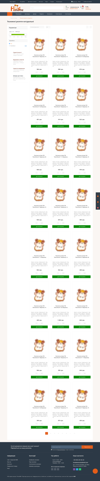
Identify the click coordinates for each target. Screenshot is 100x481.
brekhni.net (44, 476)
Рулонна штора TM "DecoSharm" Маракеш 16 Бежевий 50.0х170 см (82, 207)
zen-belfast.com (50, 476)
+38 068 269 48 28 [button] (78, 460)
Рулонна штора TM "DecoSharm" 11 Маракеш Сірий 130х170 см (61, 157)
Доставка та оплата (32, 1)
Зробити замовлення (88, 8)
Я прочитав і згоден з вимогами (63, 449)
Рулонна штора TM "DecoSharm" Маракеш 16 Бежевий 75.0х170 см (61, 56)
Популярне (18, 14)
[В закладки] (68, 32)
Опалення (49, 14)
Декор (34, 14)
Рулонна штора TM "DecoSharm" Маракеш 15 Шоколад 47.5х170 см (82, 408)
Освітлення (59, 14)
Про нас (9, 462)
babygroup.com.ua (37, 476)
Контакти (41, 1)
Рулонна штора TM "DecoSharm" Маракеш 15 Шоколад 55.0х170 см (82, 157)
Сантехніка (68, 14)
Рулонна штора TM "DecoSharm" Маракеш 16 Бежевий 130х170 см (39, 207)
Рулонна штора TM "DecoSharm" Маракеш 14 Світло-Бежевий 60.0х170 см (39, 357)
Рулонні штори (14, 18)
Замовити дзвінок (74, 8)
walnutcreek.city (58, 476)
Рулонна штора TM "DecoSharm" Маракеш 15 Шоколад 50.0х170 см (39, 307)
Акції (8, 468)
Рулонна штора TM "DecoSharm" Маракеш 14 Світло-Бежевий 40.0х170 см (39, 56)
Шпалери (27, 14)
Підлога (42, 14)
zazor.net (64, 476)
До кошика (39, 76)
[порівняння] (47, 34)
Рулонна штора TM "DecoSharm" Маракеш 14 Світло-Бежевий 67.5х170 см (60, 257)
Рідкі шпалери (32, 462)
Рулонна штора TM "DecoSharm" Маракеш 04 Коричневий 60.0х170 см (39, 157)
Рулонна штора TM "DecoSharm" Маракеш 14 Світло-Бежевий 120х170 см (60, 207)
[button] (12, 1)
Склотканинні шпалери (35, 464)
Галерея (52, 1)
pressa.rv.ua (29, 476)
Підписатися (87, 447)
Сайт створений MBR (12, 460)
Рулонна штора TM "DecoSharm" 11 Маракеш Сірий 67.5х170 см (39, 257)
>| (74, 433)
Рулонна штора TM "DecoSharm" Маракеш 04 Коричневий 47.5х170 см (82, 257)
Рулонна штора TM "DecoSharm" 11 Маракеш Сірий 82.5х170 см (82, 357)
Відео (46, 1)
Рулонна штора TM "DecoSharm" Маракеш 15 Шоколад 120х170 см (61, 408)
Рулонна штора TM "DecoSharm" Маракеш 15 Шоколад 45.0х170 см (61, 107)
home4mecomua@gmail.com (80, 462)
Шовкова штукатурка (34, 466)
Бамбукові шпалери (34, 460)
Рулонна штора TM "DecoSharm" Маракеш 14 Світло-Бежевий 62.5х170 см (82, 107)
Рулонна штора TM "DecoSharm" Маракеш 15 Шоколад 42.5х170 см (61, 357)
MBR (75, 476)
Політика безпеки (61, 449)
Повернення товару (12, 466)
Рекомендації (59, 1)
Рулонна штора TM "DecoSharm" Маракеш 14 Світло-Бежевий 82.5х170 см (82, 307)
